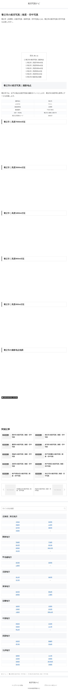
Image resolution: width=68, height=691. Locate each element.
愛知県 (50, 592)
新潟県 (18, 562)
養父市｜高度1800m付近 (35, 68)
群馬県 (18, 548)
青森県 (18, 525)
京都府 (18, 609)
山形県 (50, 525)
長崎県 (18, 661)
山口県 (50, 626)
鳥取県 (18, 624)
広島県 (50, 624)
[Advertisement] (34, 38)
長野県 (50, 562)
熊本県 (18, 664)
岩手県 (18, 528)
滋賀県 (18, 606)
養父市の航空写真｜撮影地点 (35, 59)
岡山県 (18, 629)
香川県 (18, 644)
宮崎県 (50, 658)
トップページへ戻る (17, 685)
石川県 (18, 580)
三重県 (50, 594)
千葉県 (50, 542)
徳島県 (18, 641)
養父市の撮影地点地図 (34, 77)
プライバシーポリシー (50, 685)
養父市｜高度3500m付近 (35, 65)
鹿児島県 (50, 661)
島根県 (18, 626)
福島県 (50, 528)
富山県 (18, 577)
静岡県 (18, 594)
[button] (64, 508)
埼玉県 (18, 551)
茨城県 (18, 542)
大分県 (50, 656)
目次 (31, 56)
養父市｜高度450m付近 (34, 74)
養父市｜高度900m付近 (34, 71)
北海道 (18, 522)
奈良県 (50, 609)
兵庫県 (50, 606)
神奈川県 (50, 548)
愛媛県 (50, 641)
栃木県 (18, 545)
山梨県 (18, 565)
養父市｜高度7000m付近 (35, 62)
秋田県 (50, 522)
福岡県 (18, 656)
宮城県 (18, 530)
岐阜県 (18, 592)
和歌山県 (50, 612)
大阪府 (18, 612)
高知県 (50, 644)
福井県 (50, 577)
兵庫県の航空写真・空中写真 (10, 397)
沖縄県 (50, 664)
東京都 (50, 545)
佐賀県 (18, 658)
